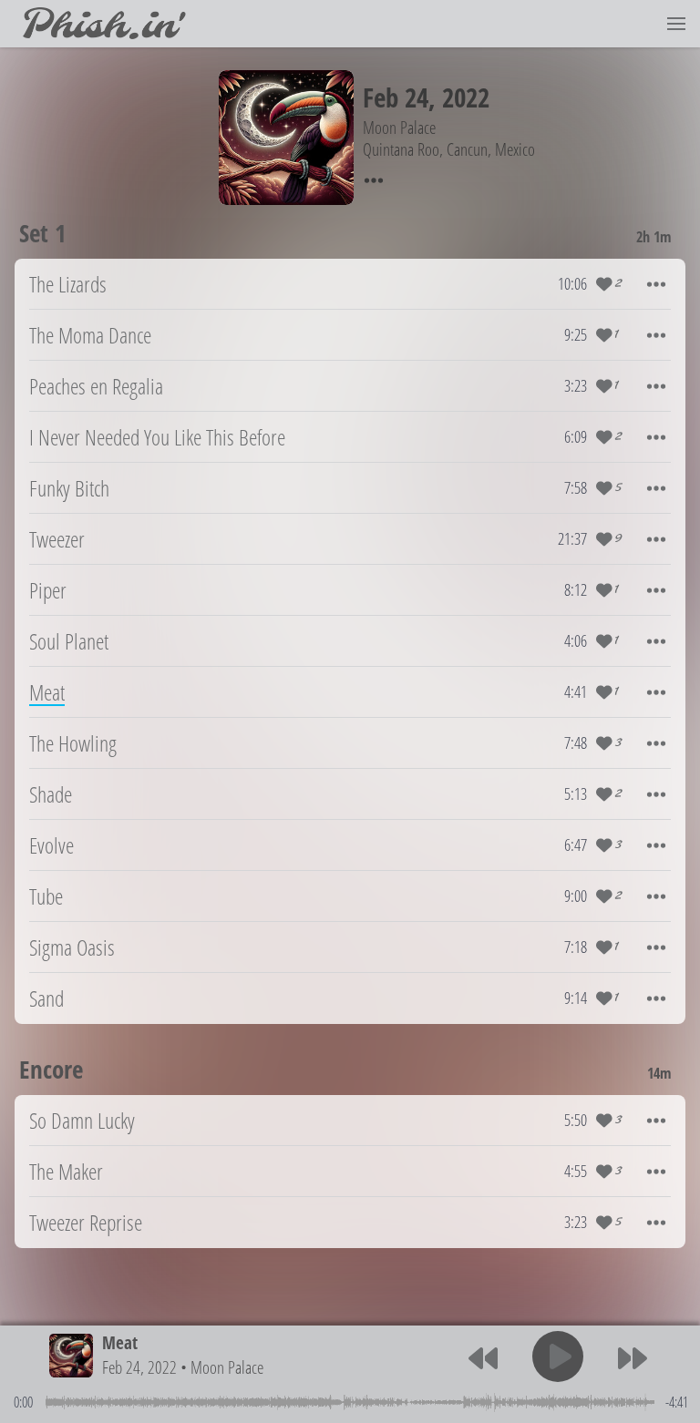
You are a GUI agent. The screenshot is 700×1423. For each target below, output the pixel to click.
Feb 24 (395, 97)
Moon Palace (226, 1367)
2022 (465, 97)
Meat (120, 1342)
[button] (676, 23)
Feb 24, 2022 (139, 1367)
